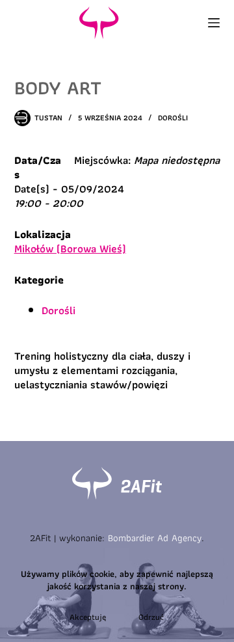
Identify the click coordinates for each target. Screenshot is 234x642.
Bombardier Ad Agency (155, 538)
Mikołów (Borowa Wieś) (70, 248)
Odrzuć (151, 617)
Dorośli (173, 117)
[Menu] (214, 23)
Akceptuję (88, 617)
